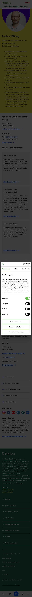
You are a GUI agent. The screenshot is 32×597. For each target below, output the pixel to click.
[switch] (27, 303)
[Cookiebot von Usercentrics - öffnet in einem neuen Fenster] (23, 264)
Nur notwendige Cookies (16, 332)
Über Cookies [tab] (26, 269)
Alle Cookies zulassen (16, 322)
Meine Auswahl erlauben (16, 326)
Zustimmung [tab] (6, 269)
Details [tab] (16, 269)
